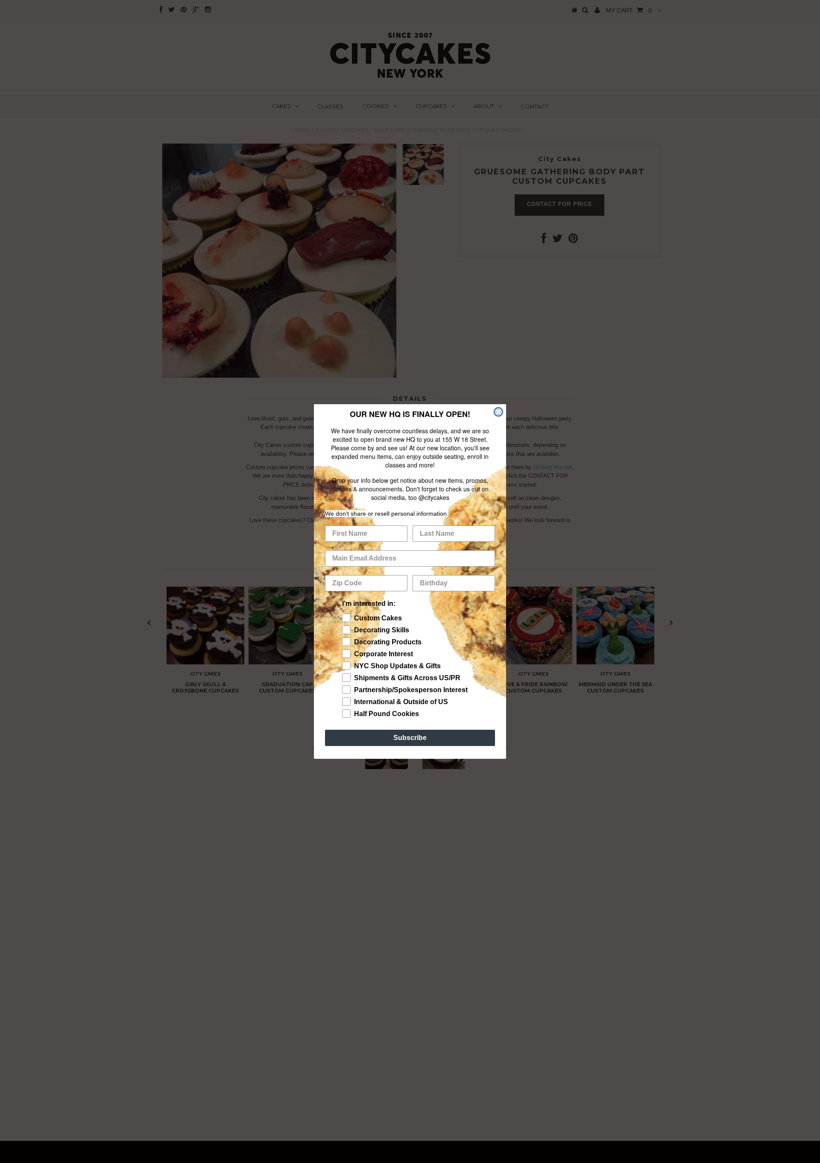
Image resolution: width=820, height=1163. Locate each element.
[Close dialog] (498, 412)
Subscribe (410, 737)
